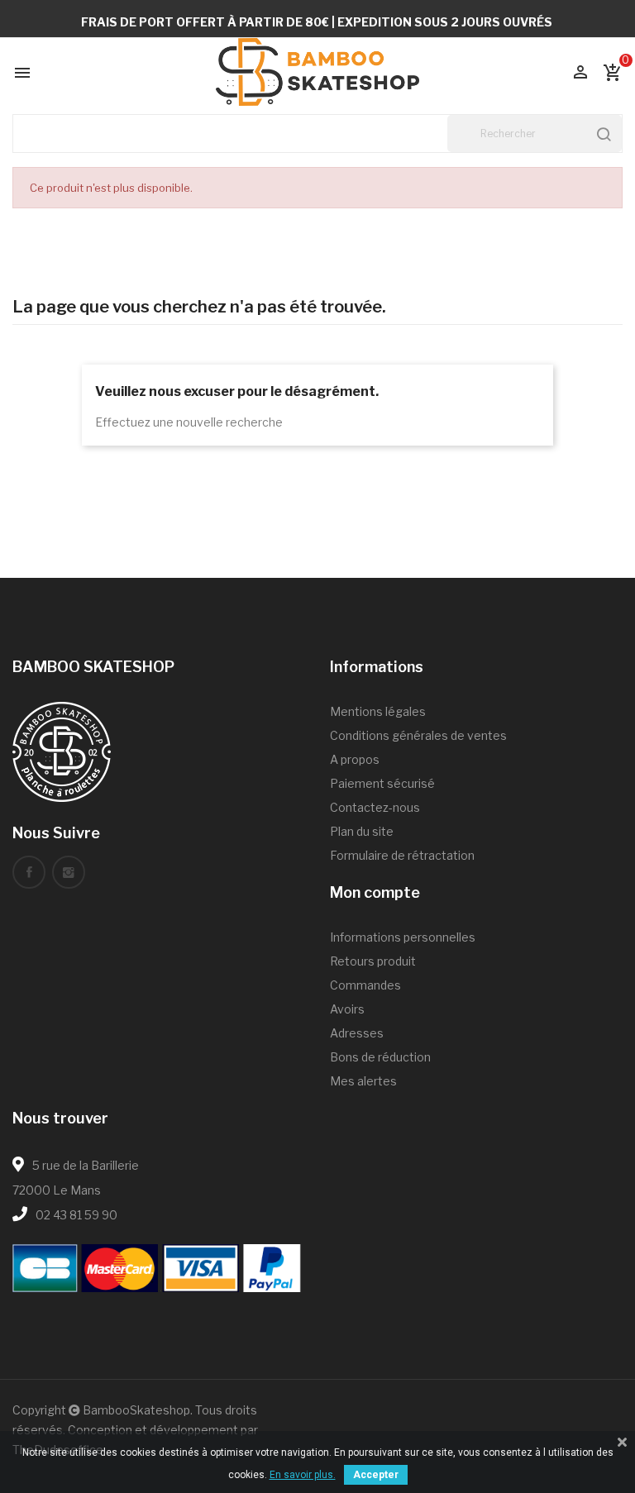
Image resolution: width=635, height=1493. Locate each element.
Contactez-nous (375, 807)
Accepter (376, 1475)
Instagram (68, 872)
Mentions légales (378, 711)
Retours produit (373, 961)
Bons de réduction (380, 1057)
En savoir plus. (303, 1475)
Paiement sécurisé (382, 783)
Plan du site (362, 831)
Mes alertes (363, 1081)
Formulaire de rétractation (402, 855)
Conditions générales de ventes (418, 735)
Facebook (28, 872)
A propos (355, 759)
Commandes (365, 985)
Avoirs (347, 1009)
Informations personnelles (402, 937)
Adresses (357, 1033)
